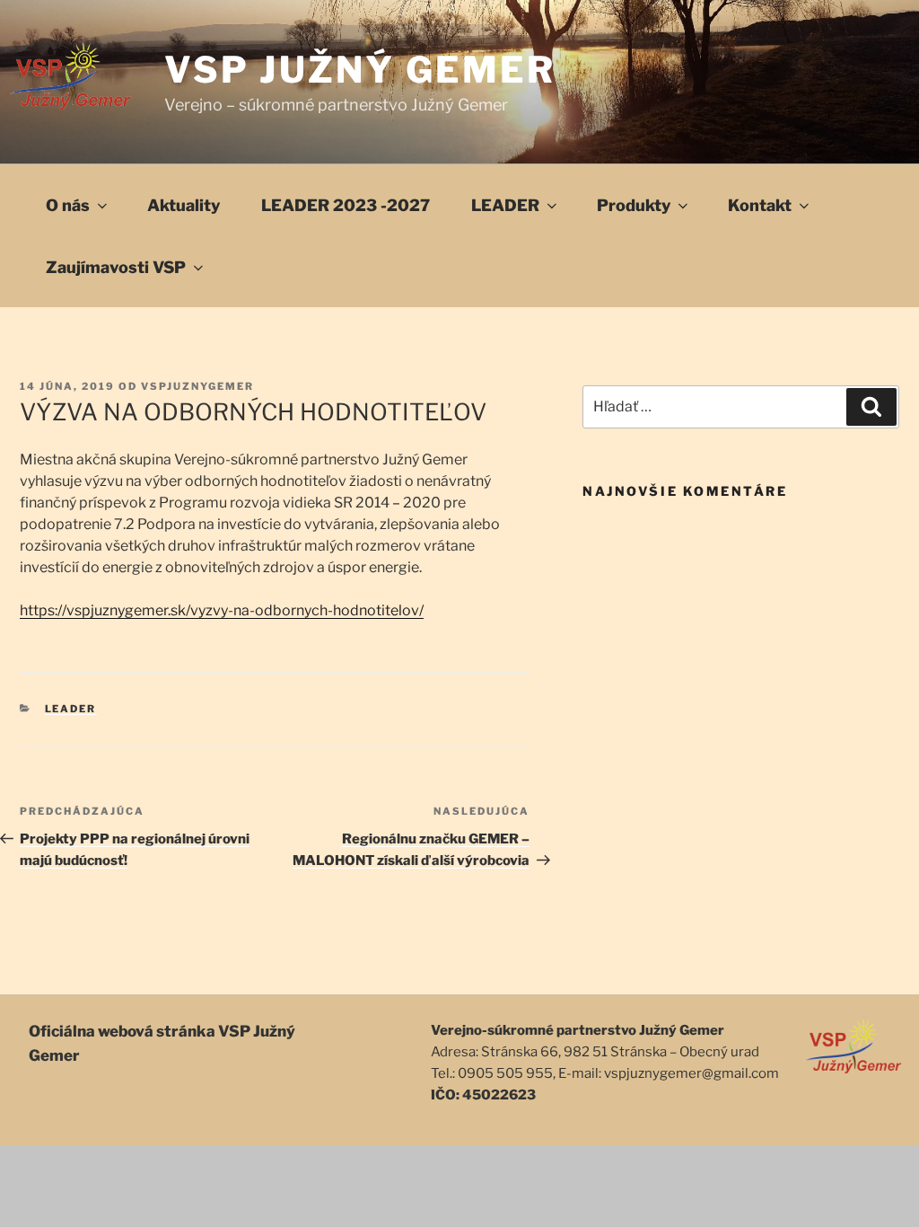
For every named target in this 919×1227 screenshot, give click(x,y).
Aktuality (183, 205)
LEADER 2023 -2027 (345, 205)
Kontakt (760, 205)
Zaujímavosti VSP (116, 267)
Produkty (633, 205)
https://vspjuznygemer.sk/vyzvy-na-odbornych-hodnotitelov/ (222, 610)
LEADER (505, 205)
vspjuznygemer (197, 386)
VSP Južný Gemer (360, 70)
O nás (68, 205)
